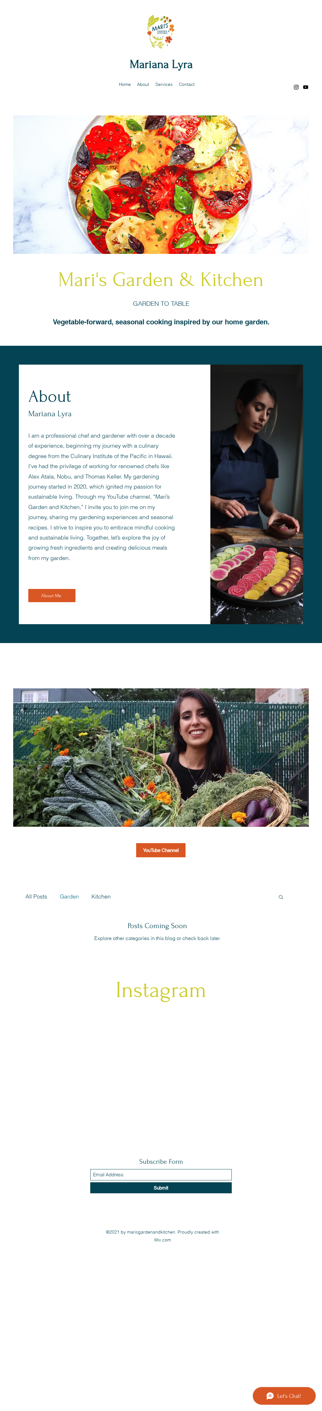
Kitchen (101, 896)
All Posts (36, 896)
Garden (69, 896)
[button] (281, 897)
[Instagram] (296, 87)
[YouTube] (306, 87)
